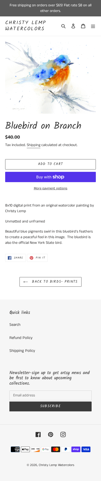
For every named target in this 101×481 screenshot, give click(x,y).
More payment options (50, 188)
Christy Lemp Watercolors (25, 26)
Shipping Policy (22, 350)
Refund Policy (20, 338)
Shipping (33, 145)
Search (14, 324)
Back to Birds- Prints (54, 282)
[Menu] (93, 26)
